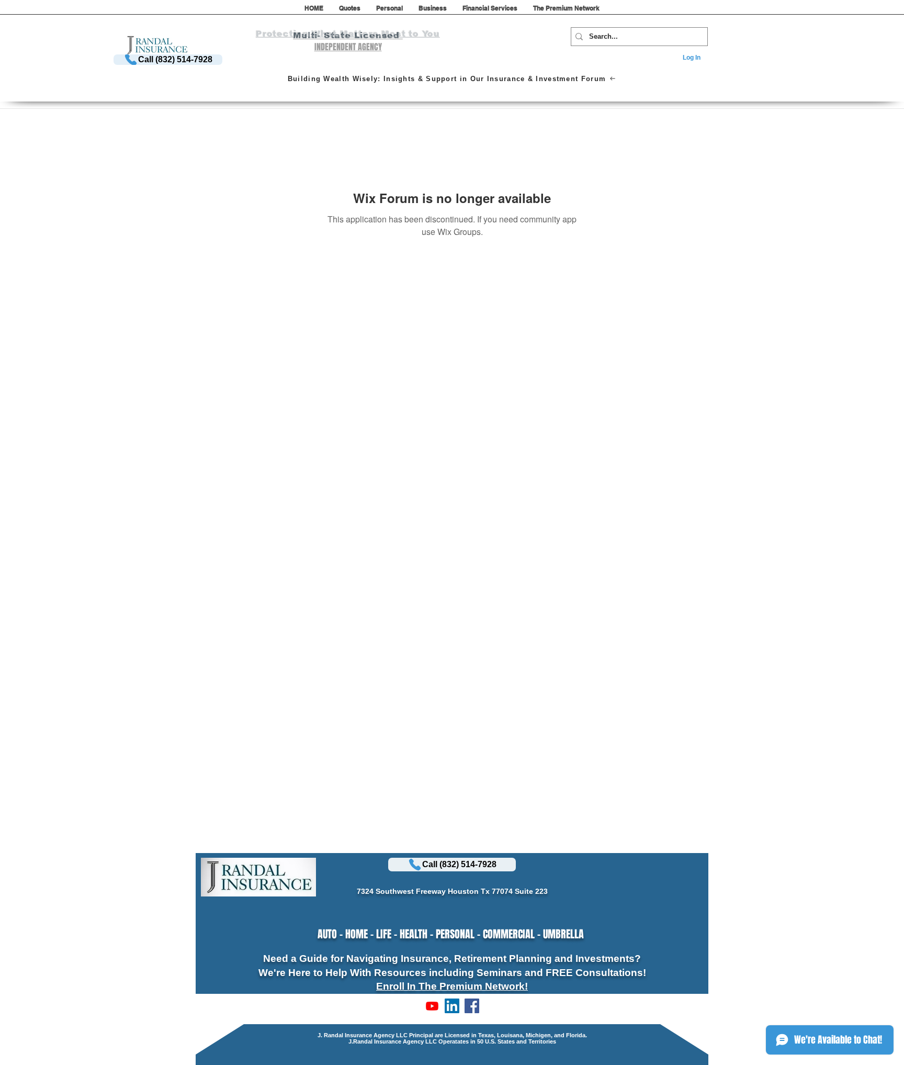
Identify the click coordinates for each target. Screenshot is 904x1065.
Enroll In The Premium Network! (452, 986)
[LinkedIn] (452, 1006)
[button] (349, 11)
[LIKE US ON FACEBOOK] (472, 1006)
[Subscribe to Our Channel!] (432, 1006)
